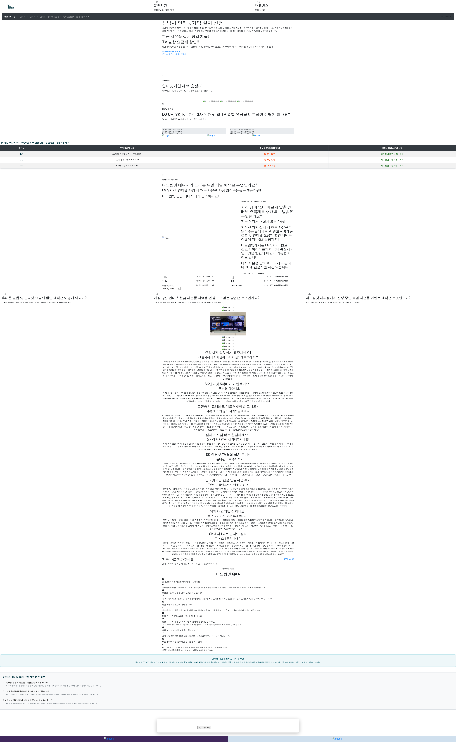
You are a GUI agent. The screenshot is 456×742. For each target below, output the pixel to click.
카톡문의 (260, 273)
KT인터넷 (21, 16)
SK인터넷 (31, 16)
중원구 (177, 51)
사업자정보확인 (204, 728)
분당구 (171, 51)
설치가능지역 (82, 16)
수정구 (165, 51)
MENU (7, 16)
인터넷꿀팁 (68, 16)
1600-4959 (446, 16)
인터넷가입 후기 (54, 16)
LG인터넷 (41, 16)
